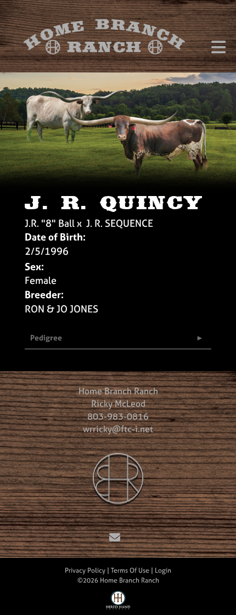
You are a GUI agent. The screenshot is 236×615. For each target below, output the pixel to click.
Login (163, 570)
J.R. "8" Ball (50, 223)
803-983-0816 (118, 416)
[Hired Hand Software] (118, 603)
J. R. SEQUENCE (119, 223)
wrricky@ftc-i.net (118, 429)
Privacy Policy (85, 570)
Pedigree (46, 337)
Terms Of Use (130, 570)
